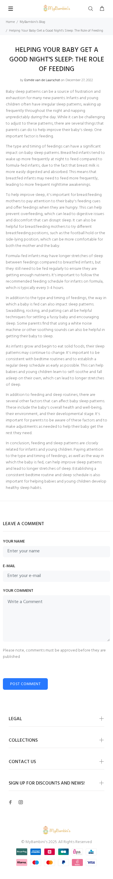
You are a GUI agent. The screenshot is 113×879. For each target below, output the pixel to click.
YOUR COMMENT (18, 591)
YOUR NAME (14, 541)
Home (10, 22)
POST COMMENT (25, 684)
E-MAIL (9, 566)
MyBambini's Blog (32, 22)
